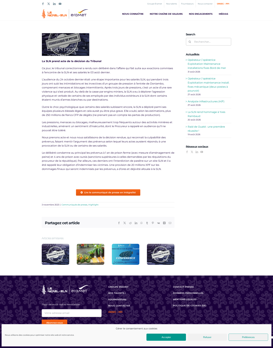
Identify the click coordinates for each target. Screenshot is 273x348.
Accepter (166, 337)
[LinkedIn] (197, 152)
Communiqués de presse (74, 204)
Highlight (93, 204)
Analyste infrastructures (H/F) (206, 101)
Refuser (207, 337)
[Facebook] (187, 152)
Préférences (248, 337)
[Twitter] (192, 152)
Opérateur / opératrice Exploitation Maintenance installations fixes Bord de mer (207, 63)
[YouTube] (201, 152)
